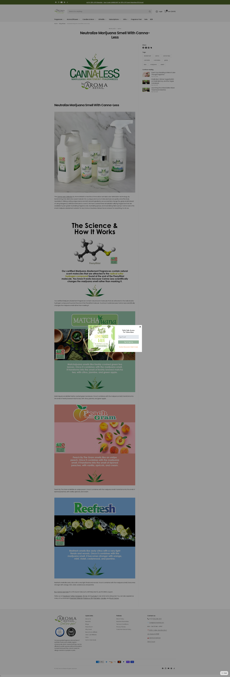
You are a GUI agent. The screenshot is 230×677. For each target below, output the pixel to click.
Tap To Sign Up (128, 342)
